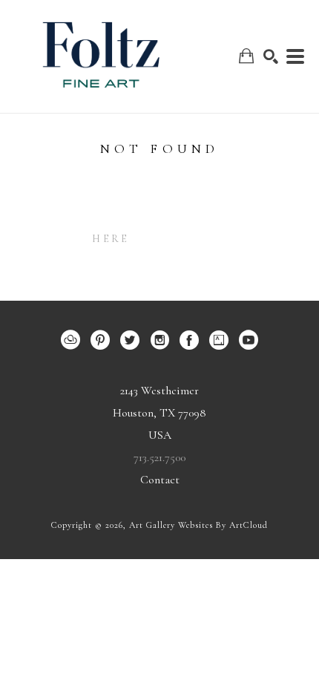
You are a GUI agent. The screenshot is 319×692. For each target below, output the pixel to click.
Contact (160, 479)
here (110, 238)
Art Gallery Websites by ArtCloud (198, 525)
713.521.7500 (159, 457)
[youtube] (248, 340)
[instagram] (159, 340)
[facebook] (189, 340)
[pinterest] (100, 340)
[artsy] (218, 340)
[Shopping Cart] (246, 56)
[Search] (270, 56)
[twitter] (129, 340)
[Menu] (295, 56)
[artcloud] (70, 340)
